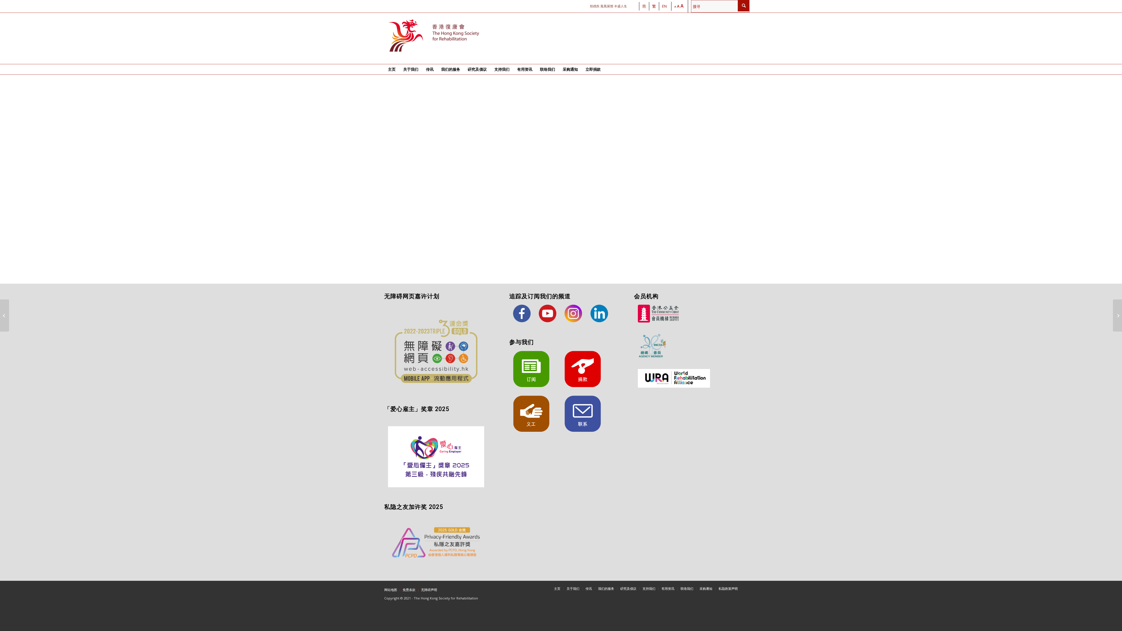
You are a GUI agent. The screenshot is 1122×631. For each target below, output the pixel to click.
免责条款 (409, 589)
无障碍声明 (429, 589)
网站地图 (390, 589)
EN (664, 6)
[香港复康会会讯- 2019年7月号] (1117, 315)
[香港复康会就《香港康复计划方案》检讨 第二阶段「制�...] (4, 315)
